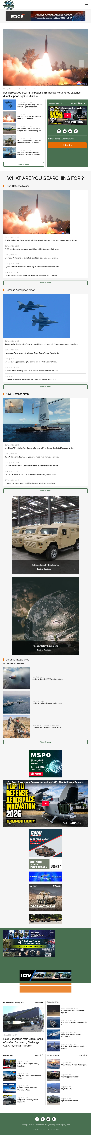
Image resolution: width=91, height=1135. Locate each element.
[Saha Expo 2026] (29, 934)
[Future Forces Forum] (29, 943)
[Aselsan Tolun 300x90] (45, 876)
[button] (86, 4)
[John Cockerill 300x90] (45, 918)
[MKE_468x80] (29, 952)
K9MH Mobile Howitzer (69, 1101)
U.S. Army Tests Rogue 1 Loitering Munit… (46, 727)
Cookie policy (37, 1129)
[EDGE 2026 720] (45, 16)
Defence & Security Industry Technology (45, 725)
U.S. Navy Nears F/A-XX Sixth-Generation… (47, 679)
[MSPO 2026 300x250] (45, 763)
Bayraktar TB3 (66, 1089)
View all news (23, 164)
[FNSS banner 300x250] (45, 897)
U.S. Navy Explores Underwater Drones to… (47, 703)
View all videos (76, 103)
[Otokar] (45, 864)
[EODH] (45, 843)
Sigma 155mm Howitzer (69, 1077)
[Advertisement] (45, 984)
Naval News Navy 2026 (69, 1020)
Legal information (53, 1129)
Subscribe (67, 145)
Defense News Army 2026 (27, 89)
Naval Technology (38, 677)
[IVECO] (45, 975)
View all (38, 1002)
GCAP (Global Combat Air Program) (74, 1065)
